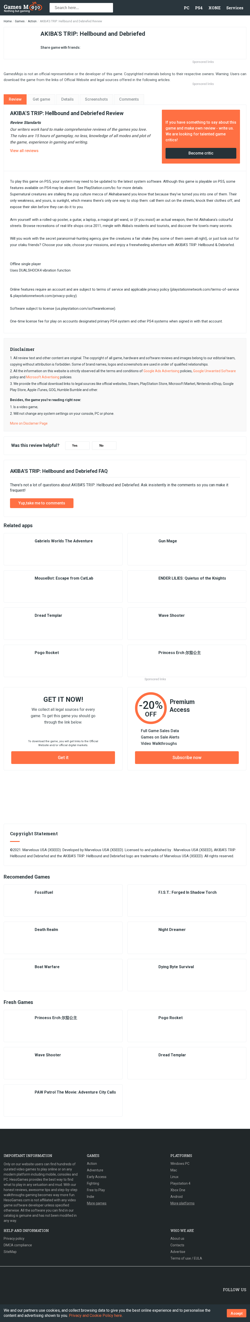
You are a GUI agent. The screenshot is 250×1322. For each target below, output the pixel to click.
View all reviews (24, 150)
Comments (129, 99)
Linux (174, 1177)
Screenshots (96, 99)
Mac (173, 1170)
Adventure (95, 1170)
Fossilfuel (44, 892)
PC (186, 7)
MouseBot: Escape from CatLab (64, 578)
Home (8, 21)
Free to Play (96, 1190)
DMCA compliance (18, 1245)
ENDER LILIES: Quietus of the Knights (192, 578)
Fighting (93, 1183)
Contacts (177, 1245)
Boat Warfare (47, 967)
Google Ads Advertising (161, 371)
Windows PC (179, 1164)
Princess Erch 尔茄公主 (179, 652)
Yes (74, 445)
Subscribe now (186, 757)
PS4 (199, 7)
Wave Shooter (171, 615)
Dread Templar (48, 615)
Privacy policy (14, 1238)
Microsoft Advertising (42, 377)
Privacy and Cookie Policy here (95, 1315)
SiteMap (10, 1252)
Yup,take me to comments (41, 503)
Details (67, 99)
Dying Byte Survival (176, 967)
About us (177, 1238)
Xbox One (177, 1190)
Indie (90, 1197)
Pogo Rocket (47, 652)
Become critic (200, 153)
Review (15, 99)
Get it (63, 757)
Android (176, 1197)
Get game (41, 99)
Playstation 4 (180, 1183)
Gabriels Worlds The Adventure (64, 541)
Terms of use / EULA (186, 1258)
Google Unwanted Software (214, 371)
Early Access (96, 1177)
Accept (236, 1313)
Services (234, 7)
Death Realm (46, 929)
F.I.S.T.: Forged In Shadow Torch (187, 892)
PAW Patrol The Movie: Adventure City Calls (75, 1092)
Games (20, 21)
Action (32, 21)
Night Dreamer (172, 929)
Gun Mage (167, 541)
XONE (214, 7)
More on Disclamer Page (29, 423)
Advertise (177, 1252)
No (101, 445)
